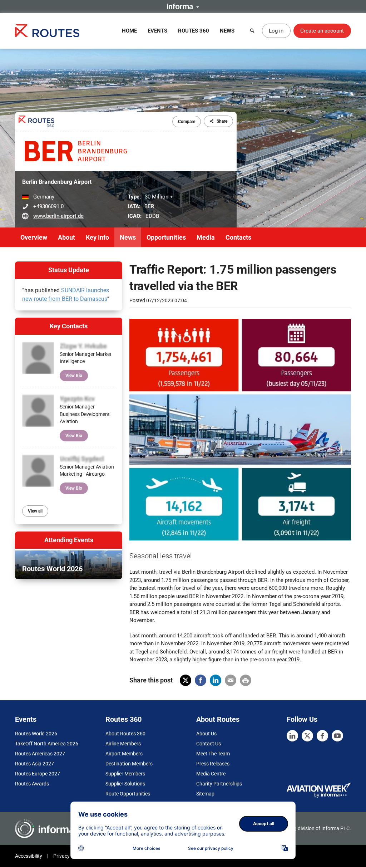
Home (129, 31)
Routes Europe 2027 (37, 774)
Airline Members (123, 743)
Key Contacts (69, 326)
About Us (206, 733)
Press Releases (212, 763)
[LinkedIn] (292, 735)
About (66, 237)
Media (206, 237)
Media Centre (211, 774)
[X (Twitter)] (307, 735)
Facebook (200, 680)
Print (245, 680)
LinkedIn (215, 680)
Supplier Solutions (125, 784)
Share (222, 121)
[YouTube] (337, 735)
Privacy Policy (68, 856)
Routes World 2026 (36, 733)
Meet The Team (213, 753)
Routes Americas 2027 (40, 753)
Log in (276, 31)
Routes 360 (193, 31)
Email (230, 680)
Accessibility (28, 856)
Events (157, 31)
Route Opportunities (127, 794)
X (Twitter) (185, 680)
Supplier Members (125, 774)
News (227, 31)
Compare (186, 121)
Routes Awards (32, 784)
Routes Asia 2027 (34, 763)
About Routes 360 (125, 733)
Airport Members (124, 753)
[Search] (252, 31)
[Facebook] (322, 735)
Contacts (238, 237)
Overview (33, 237)
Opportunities (166, 237)
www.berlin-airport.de (58, 216)
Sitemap (205, 794)
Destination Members (129, 763)
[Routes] (47, 30)
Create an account (322, 31)
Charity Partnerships (219, 784)
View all (35, 511)
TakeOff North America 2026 (46, 743)
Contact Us (208, 743)
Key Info (97, 237)
